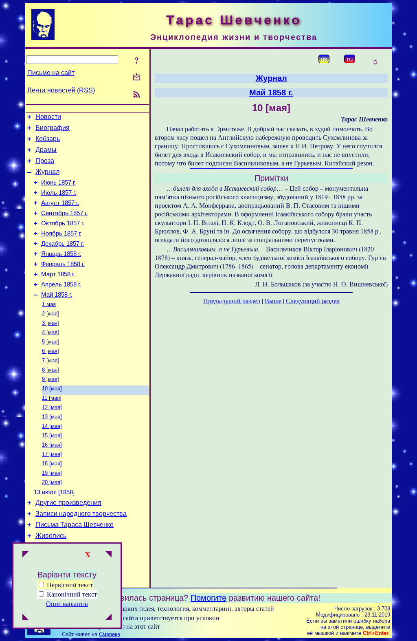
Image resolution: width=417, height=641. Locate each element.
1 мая (49, 304)
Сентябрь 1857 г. (64, 213)
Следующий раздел (313, 300)
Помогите (208, 597)
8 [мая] (50, 370)
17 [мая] (52, 454)
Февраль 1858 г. (63, 264)
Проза (44, 160)
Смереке (109, 634)
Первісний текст (69, 584)
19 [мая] (52, 473)
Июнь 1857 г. (58, 182)
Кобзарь (47, 138)
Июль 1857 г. (58, 192)
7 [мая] (50, 360)
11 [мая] (51, 398)
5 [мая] (50, 342)
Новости (48, 116)
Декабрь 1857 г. (62, 243)
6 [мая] (50, 351)
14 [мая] (52, 426)
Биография (52, 127)
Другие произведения (68, 502)
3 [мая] (50, 323)
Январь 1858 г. (61, 254)
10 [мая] (52, 388)
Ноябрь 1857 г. (61, 233)
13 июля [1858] (54, 492)
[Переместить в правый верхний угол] (108, 555)
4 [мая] (50, 332)
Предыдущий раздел (231, 300)
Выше (273, 300)
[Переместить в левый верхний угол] (25, 555)
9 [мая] (50, 379)
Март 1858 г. (58, 274)
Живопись (50, 535)
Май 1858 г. (56, 294)
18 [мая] (52, 463)
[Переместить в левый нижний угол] (25, 617)
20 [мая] (52, 482)
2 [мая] (50, 314)
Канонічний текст (72, 594)
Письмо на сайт (51, 72)
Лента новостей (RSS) (61, 90)
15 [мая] (52, 435)
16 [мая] (52, 445)
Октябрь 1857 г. (62, 223)
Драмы (46, 149)
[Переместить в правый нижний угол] (108, 617)
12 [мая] (52, 407)
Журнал (47, 171)
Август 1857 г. (60, 203)
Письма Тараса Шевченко (74, 524)
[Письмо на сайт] (137, 77)
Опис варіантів (67, 603)
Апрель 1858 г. (61, 284)
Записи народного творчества (81, 513)
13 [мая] (52, 417)
